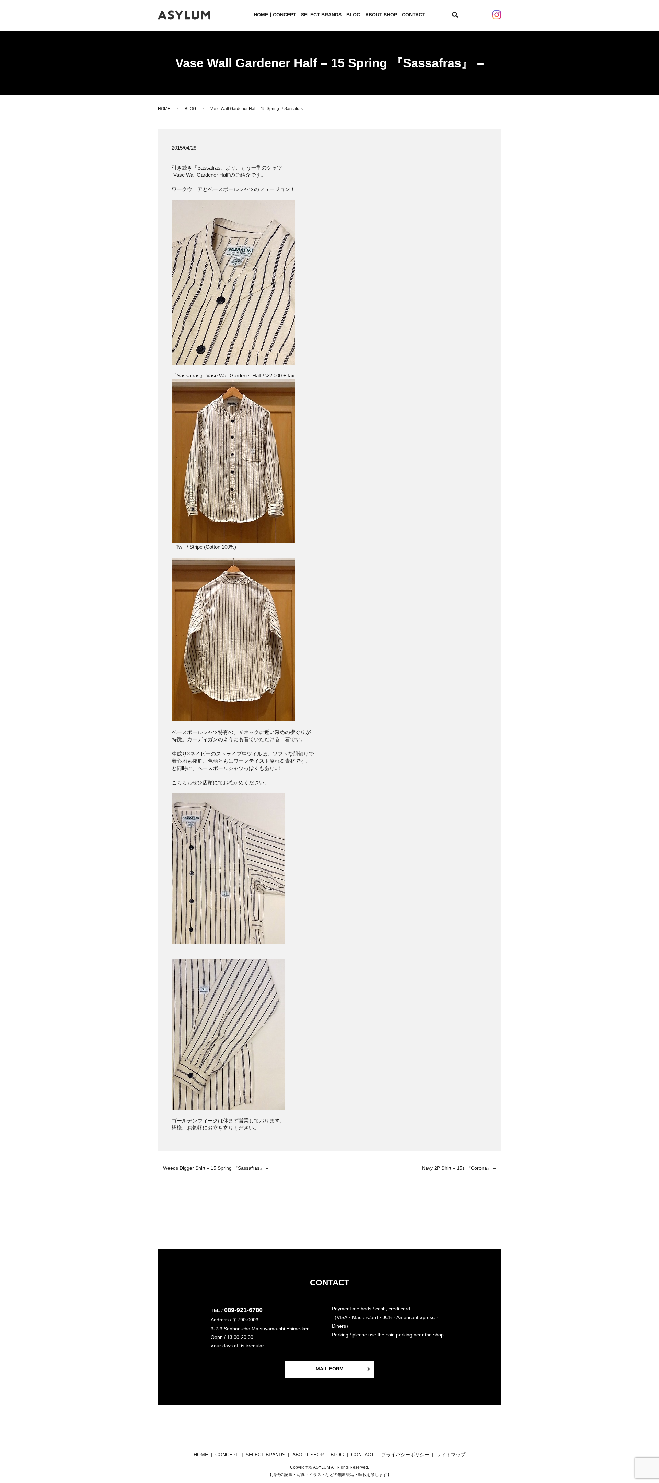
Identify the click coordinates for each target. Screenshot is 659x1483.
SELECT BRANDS (321, 14)
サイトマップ (451, 1454)
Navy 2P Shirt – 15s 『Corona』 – (459, 1168)
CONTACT (413, 14)
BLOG (353, 14)
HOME (261, 14)
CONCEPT (284, 14)
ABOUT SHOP (381, 14)
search (459, 15)
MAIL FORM (330, 1368)
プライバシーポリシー (405, 1454)
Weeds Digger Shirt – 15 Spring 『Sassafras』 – (215, 1168)
